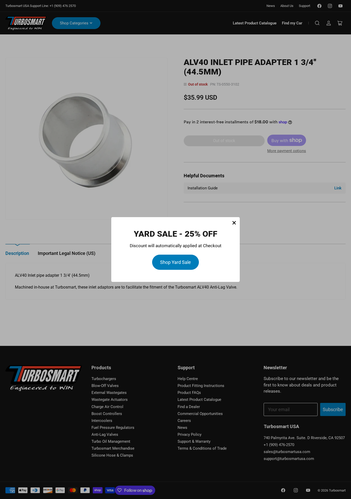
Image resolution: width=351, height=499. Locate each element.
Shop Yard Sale (175, 262)
